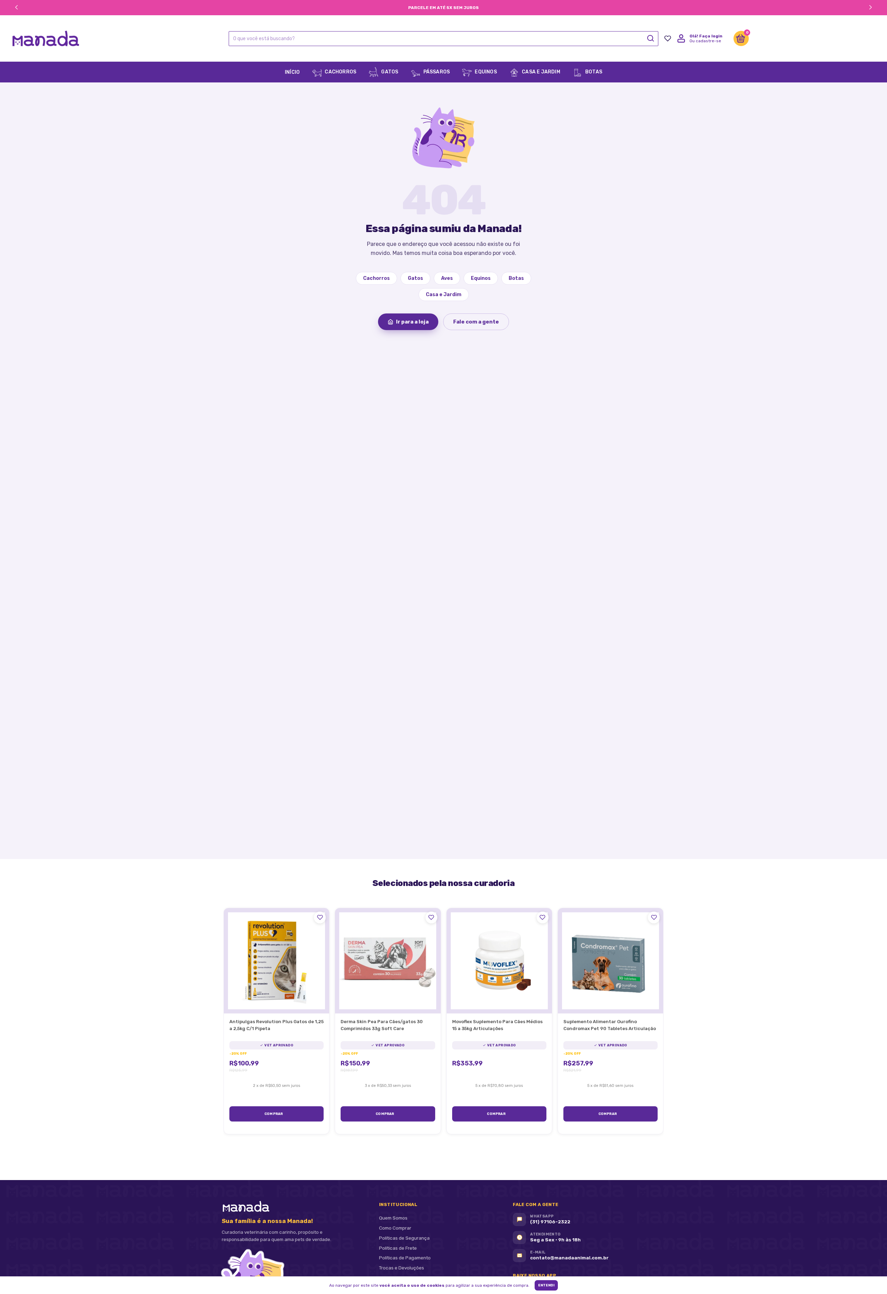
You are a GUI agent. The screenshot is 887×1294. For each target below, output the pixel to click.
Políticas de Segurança (404, 1238)
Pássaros (436, 72)
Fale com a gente (476, 322)
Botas (593, 72)
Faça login (710, 36)
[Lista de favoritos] (667, 38)
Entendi (546, 1285)
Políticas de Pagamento (405, 1257)
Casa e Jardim (540, 72)
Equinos (485, 72)
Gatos (389, 72)
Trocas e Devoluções (401, 1267)
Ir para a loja (412, 322)
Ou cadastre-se (705, 40)
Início (292, 72)
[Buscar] (650, 38)
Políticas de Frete (398, 1248)
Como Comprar (395, 1228)
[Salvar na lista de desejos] (320, 917)
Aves (447, 278)
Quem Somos (393, 1218)
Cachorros (340, 72)
